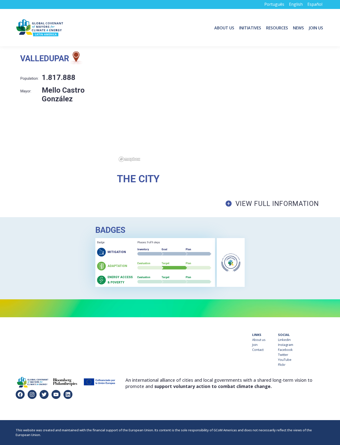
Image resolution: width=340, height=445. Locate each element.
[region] (228, 107)
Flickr (281, 364)
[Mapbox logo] (129, 159)
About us (259, 339)
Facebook (285, 349)
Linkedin (284, 339)
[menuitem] (224, 28)
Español (314, 4)
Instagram (285, 344)
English (296, 4)
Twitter (283, 354)
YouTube (284, 359)
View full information (277, 204)
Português (274, 4)
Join (255, 344)
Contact (258, 349)
